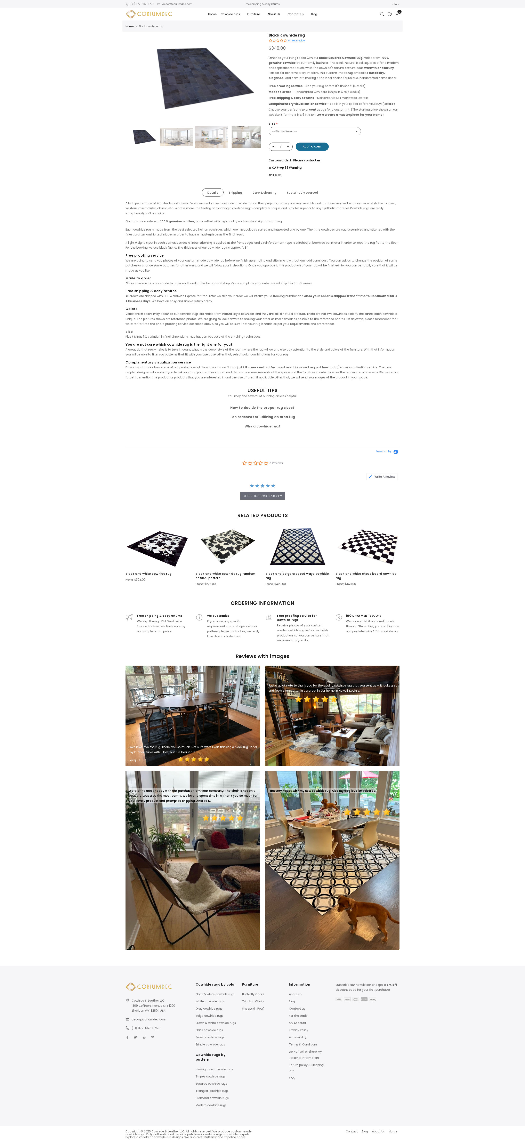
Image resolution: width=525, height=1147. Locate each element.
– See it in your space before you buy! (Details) (332, 104)
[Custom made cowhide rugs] (149, 14)
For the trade (298, 1016)
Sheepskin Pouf (253, 1008)
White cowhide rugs (210, 1001)
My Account (297, 1023)
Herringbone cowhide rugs (214, 1069)
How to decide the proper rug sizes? (262, 407)
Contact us (297, 1008)
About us (295, 994)
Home (212, 14)
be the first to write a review (262, 496)
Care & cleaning (264, 193)
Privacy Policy (298, 1030)
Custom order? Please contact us (295, 160)
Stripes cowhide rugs (210, 1076)
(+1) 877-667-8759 (142, 4)
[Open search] (382, 14)
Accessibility (297, 1037)
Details (212, 193)
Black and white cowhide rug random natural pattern (225, 576)
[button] (395, 4)
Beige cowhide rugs (209, 1016)
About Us (378, 1131)
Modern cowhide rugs (211, 1105)
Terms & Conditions (303, 1044)
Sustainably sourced (302, 193)
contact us (317, 109)
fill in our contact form (260, 367)
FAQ (292, 1078)
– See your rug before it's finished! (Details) (317, 86)
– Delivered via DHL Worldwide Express (318, 98)
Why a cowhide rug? (263, 426)
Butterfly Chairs (253, 994)
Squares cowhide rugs (211, 1084)
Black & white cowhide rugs (215, 994)
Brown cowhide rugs (210, 1037)
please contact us (232, 631)
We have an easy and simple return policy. (182, 301)
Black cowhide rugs (209, 1030)
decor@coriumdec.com (177, 4)
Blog (292, 1001)
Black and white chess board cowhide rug (366, 576)
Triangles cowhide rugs (212, 1091)
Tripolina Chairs (253, 1001)
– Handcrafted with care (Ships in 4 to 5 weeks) (314, 92)
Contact (352, 1131)
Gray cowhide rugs (209, 1008)
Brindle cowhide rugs (210, 1044)
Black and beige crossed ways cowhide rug (297, 576)
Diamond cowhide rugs (212, 1098)
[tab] (213, 192)
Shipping (235, 193)
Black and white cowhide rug (149, 574)
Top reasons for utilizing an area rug (262, 417)
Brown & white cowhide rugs (216, 1023)
